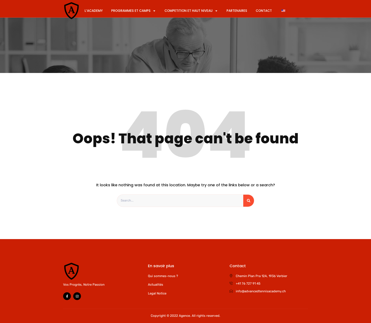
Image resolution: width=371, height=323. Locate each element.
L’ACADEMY (94, 11)
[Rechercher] (248, 201)
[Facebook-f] (67, 296)
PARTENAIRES (237, 11)
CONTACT (264, 11)
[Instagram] (77, 296)
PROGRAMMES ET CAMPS (131, 11)
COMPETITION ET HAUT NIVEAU (188, 11)
